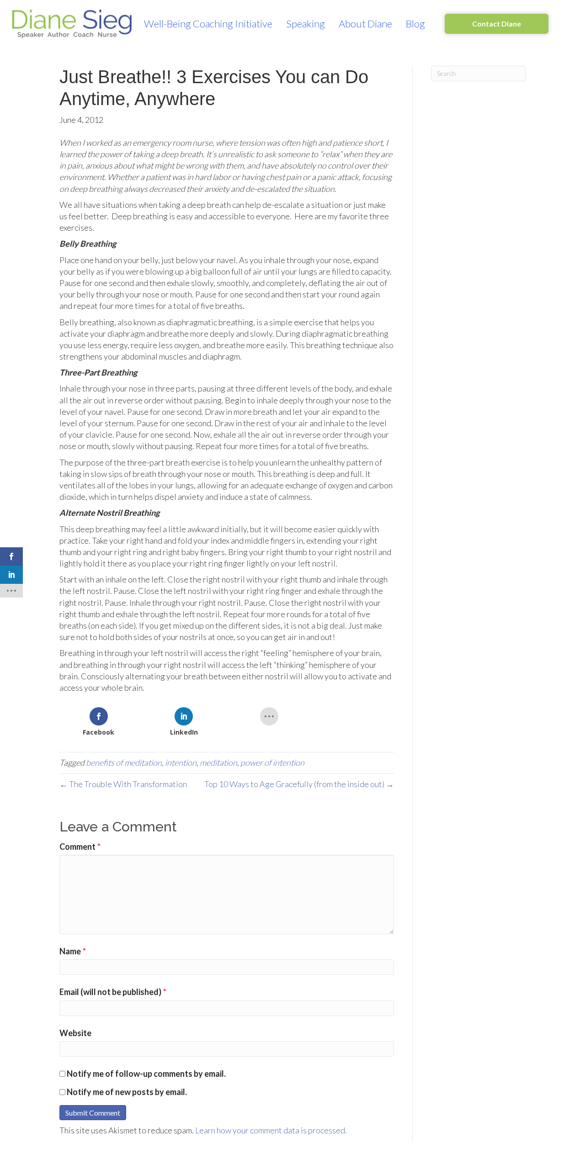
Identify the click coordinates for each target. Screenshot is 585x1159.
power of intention (272, 762)
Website (75, 1033)
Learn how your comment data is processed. (271, 1130)
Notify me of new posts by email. (127, 1092)
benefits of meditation (124, 762)
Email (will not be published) (112, 992)
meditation (218, 762)
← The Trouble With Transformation (123, 784)
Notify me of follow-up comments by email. (146, 1074)
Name (72, 951)
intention (181, 762)
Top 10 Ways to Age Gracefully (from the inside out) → (299, 784)
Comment (80, 846)
